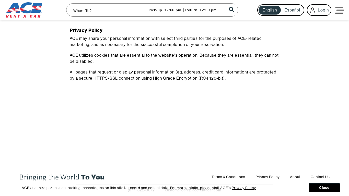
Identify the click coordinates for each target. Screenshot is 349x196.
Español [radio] (292, 10)
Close (324, 188)
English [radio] (270, 10)
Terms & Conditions (228, 177)
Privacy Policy (267, 177)
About (295, 177)
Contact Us (320, 177)
